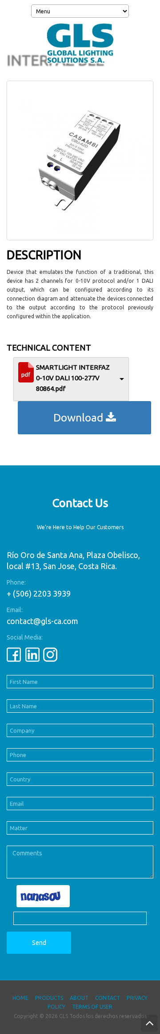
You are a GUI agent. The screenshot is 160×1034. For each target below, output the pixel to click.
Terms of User (92, 1007)
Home (20, 998)
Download (79, 417)
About (79, 998)
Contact (107, 998)
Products (49, 998)
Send (39, 942)
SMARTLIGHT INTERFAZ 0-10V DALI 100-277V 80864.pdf (73, 377)
